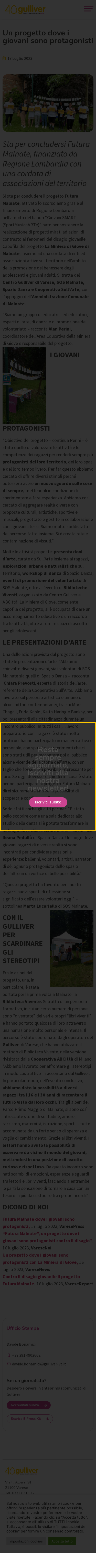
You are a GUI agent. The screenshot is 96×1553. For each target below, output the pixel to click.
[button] (48, 802)
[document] (48, 776)
